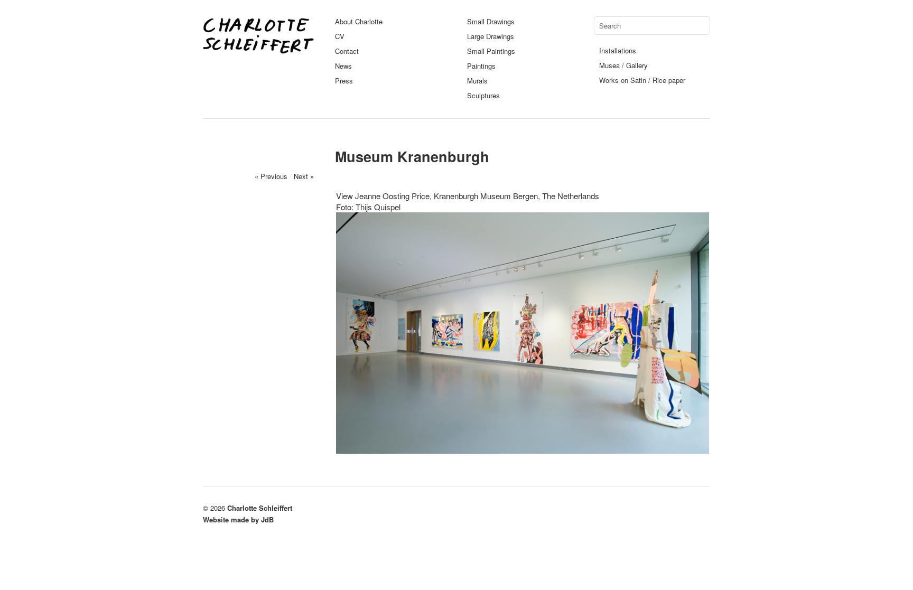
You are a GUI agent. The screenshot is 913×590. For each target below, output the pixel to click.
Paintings (481, 66)
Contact (347, 51)
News (343, 66)
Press (344, 81)
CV (339, 36)
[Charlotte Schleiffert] (258, 50)
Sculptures (483, 95)
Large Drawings (490, 36)
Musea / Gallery (623, 65)
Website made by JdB (238, 519)
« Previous (271, 176)
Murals (477, 81)
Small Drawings (491, 21)
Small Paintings (491, 51)
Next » (304, 176)
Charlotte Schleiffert (259, 508)
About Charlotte (359, 21)
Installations (617, 50)
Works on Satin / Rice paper (642, 80)
